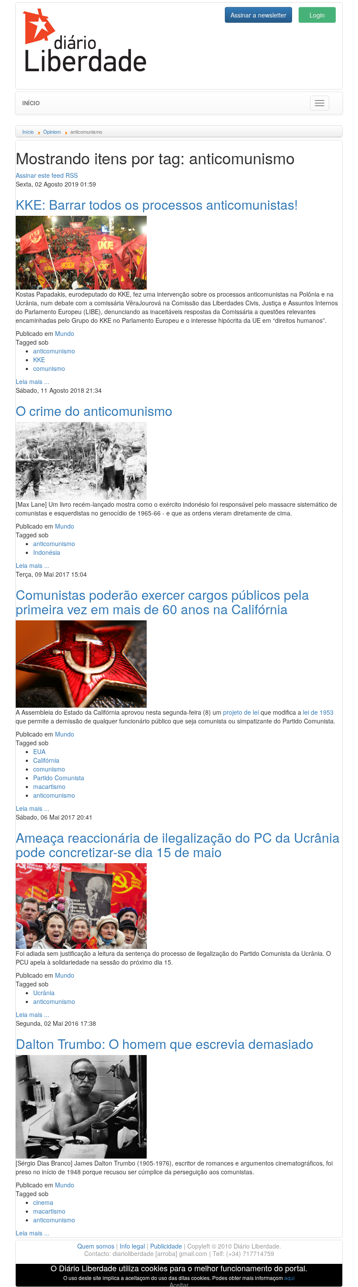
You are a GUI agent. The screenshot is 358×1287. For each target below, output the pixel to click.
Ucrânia (44, 992)
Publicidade (166, 1246)
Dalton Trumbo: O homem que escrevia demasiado (164, 1043)
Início (31, 103)
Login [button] (317, 14)
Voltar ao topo (332, 1269)
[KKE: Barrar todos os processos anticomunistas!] (81, 251)
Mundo (64, 333)
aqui (289, 1277)
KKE (39, 359)
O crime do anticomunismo (94, 410)
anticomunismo (54, 350)
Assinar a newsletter (258, 14)
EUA (39, 751)
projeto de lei (241, 712)
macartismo (49, 786)
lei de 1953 (318, 712)
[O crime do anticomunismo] (81, 459)
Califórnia (46, 760)
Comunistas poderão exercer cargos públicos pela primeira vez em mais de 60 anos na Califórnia (162, 601)
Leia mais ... (32, 381)
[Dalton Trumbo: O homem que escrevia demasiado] (81, 1105)
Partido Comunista (58, 777)
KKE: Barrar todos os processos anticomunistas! (157, 204)
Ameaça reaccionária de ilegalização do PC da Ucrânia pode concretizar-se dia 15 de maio (178, 844)
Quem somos (95, 1246)
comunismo (49, 368)
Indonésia (46, 552)
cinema (43, 1202)
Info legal (132, 1246)
